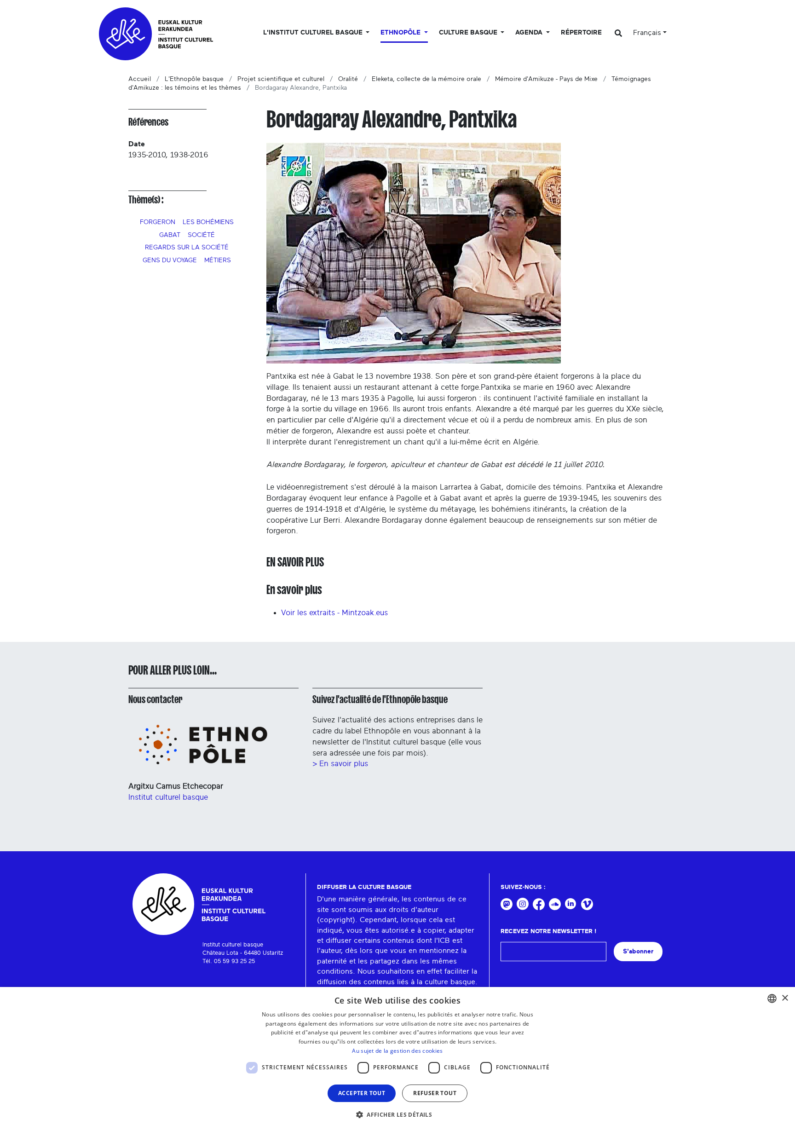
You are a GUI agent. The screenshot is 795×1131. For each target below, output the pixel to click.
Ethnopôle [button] (401, 32)
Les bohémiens (208, 222)
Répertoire (581, 32)
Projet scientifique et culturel (280, 79)
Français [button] (647, 32)
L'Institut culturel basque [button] (313, 32)
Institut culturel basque (168, 797)
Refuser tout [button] (434, 1093)
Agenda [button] (529, 32)
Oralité (348, 79)
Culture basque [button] (469, 32)
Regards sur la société (187, 247)
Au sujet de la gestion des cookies (397, 1051)
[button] (397, 1114)
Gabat (169, 235)
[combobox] (772, 998)
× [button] (784, 998)
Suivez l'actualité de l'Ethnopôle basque (380, 699)
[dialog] (397, 1059)
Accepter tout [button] (361, 1093)
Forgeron (157, 222)
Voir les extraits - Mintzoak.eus (334, 613)
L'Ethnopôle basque (194, 79)
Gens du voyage (170, 260)
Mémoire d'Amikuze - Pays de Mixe (546, 79)
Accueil (139, 79)
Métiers (217, 260)
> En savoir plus (340, 763)
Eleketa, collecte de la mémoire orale (426, 79)
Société (201, 235)
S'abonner (638, 951)
